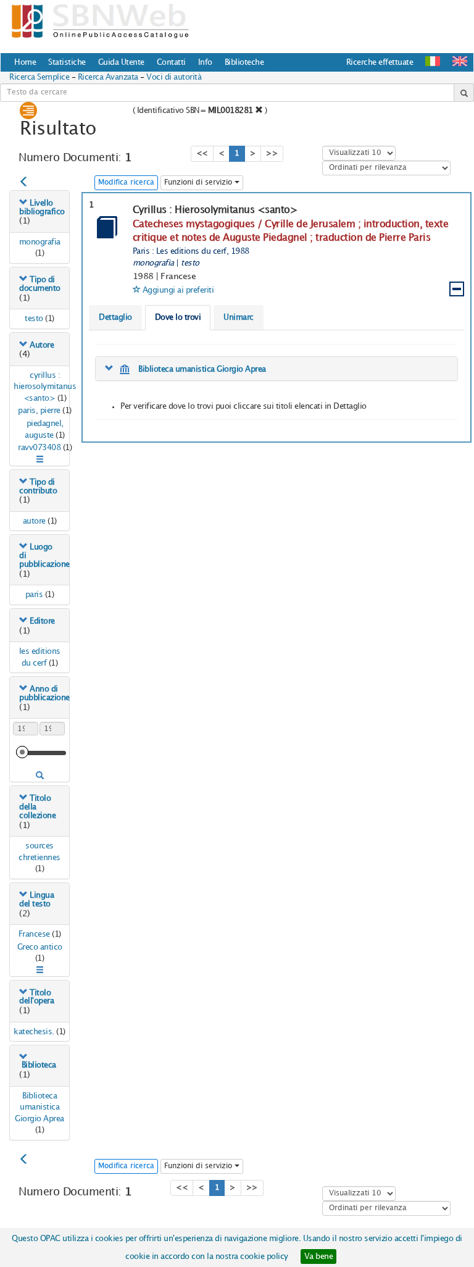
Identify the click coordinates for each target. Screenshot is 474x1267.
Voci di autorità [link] (173, 77)
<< (202, 153)
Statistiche (67, 62)
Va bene (318, 1256)
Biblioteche (244, 62)
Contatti (171, 62)
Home (25, 62)
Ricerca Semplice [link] (39, 77)
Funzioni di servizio (199, 182)
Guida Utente (121, 62)
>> (272, 153)
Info (205, 62)
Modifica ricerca (126, 182)
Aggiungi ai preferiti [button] (178, 290)
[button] (459, 61)
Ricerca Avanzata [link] (108, 77)
